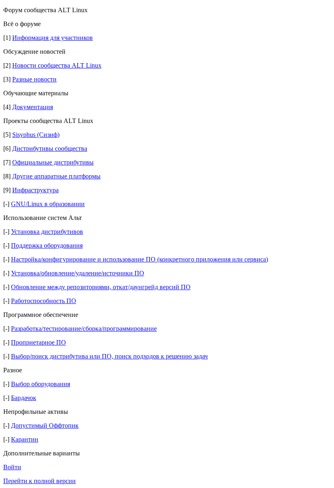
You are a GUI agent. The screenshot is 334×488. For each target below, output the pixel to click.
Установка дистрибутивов (47, 231)
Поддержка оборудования (47, 245)
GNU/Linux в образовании (48, 203)
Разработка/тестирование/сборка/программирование (84, 328)
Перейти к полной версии (39, 480)
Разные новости (34, 79)
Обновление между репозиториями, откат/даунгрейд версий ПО (101, 287)
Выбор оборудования (40, 383)
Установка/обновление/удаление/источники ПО (77, 273)
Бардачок (23, 397)
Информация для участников (52, 37)
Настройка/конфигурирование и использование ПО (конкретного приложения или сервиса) (139, 259)
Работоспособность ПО (43, 300)
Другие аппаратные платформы (56, 176)
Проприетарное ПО (38, 342)
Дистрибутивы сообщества (49, 148)
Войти (12, 467)
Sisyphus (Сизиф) (35, 134)
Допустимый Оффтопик (45, 425)
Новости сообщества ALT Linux (56, 65)
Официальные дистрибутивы (53, 162)
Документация (32, 106)
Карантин (24, 439)
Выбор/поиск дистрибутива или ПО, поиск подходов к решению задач (109, 356)
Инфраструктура (35, 190)
